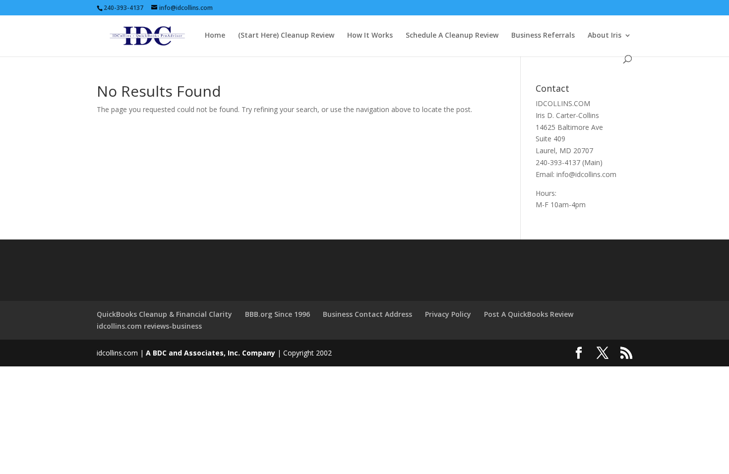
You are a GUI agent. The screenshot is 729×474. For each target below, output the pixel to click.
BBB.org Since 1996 (277, 314)
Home (215, 36)
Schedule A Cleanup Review (452, 36)
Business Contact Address (367, 314)
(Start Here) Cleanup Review (286, 36)
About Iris (604, 36)
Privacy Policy (448, 314)
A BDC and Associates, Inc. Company (210, 352)
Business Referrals (543, 36)
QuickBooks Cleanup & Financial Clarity (164, 314)
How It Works (370, 36)
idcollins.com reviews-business (149, 326)
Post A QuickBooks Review (528, 314)
